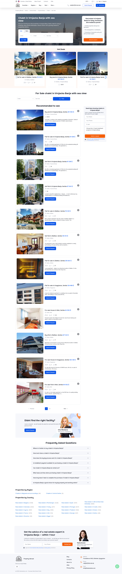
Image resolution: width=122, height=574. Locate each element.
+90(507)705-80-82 (88, 563)
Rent (46, 5)
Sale (21, 31)
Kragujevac (52, 287)
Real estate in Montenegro (47, 503)
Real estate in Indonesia (22, 507)
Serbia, (28, 80)
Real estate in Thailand (68, 510)
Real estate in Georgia (68, 513)
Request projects (93, 39)
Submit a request (95, 136)
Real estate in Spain (68, 503)
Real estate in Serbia (91, 513)
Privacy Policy (70, 568)
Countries (24, 5)
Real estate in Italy (44, 510)
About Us (69, 562)
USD (86, 1)
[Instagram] (17, 566)
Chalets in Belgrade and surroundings (26, 493)
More (52, 5)
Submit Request (88, 5)
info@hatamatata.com (89, 568)
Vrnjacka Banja (64, 81)
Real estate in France (21, 513)
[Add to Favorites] (42, 54)
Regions (33, 5)
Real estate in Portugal (68, 507)
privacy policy (91, 140)
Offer (52, 1)
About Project (38, 1)
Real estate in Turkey (45, 507)
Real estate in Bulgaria (22, 503)
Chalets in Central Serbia (53, 493)
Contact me (67, 544)
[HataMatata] (18, 559)
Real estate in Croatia (91, 507)
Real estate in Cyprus (22, 510)
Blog (68, 556)
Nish (51, 312)
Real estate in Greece (91, 510)
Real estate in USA (44, 513)
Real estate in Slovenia (22, 516)
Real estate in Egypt (45, 516)
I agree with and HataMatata (95, 139)
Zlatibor (32, 80)
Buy (40, 5)
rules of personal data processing (97, 138)
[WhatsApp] (117, 566)
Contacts (46, 1)
